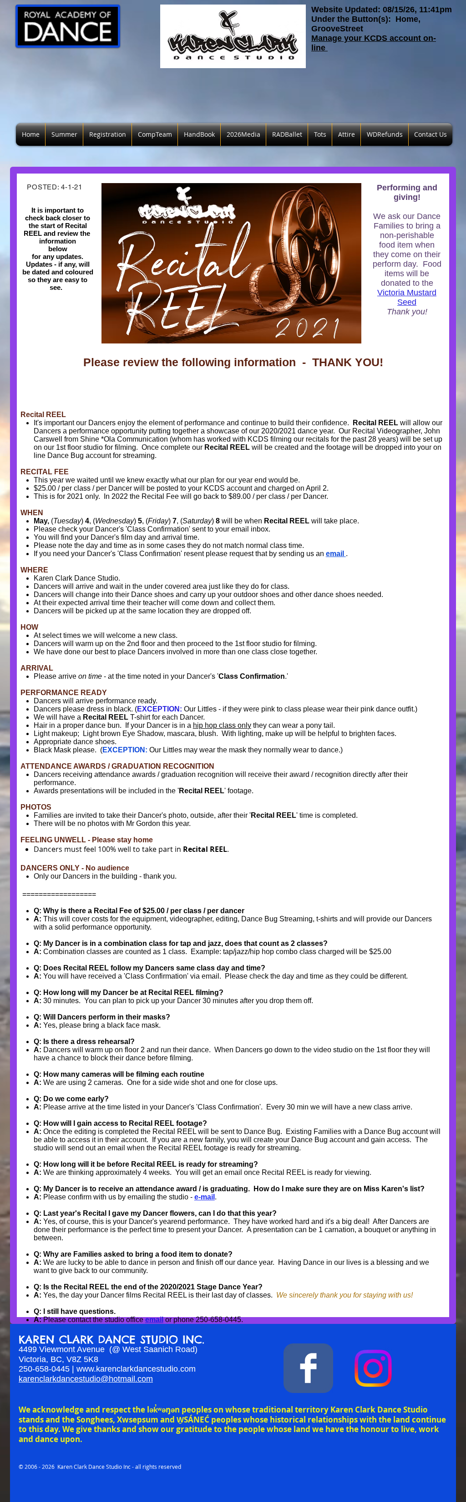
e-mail (204, 1197)
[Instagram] (373, 1368)
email (336, 553)
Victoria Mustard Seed (406, 297)
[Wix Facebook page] (308, 1368)
